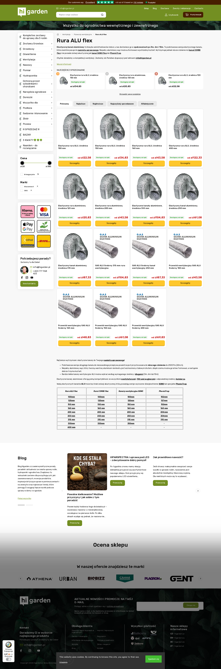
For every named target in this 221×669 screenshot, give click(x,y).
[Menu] (12, 641)
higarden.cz (179, 634)
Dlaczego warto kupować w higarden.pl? (83, 631)
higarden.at (179, 646)
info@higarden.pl (41, 267)
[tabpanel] (87, 491)
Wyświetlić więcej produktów (130, 94)
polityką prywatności (115, 606)
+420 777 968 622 (40, 272)
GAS (28, 190)
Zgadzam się (153, 659)
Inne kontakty (29, 283)
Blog (155, 8)
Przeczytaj (74, 523)
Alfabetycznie (147, 104)
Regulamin (101, 636)
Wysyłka (75, 644)
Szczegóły (75, 163)
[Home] (58, 34)
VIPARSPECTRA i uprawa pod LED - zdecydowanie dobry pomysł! (129, 459)
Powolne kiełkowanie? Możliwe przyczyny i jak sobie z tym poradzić (85, 497)
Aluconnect (31, 186)
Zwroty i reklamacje (182, 8)
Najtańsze (80, 104)
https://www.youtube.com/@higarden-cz (39, 651)
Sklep (146, 8)
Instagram (30, 651)
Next (198, 491)
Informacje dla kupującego (82, 640)
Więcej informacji (64, 64)
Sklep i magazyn (103, 644)
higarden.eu (180, 638)
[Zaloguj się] (171, 14)
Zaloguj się (191, 605)
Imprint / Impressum (105, 630)
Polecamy (64, 104)
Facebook (21, 651)
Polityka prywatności (105, 640)
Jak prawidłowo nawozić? (168, 457)
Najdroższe (98, 104)
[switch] (8, 659)
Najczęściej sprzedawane (122, 104)
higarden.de (180, 642)
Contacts (199, 8)
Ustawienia (63, 662)
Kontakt (100, 648)
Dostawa (165, 8)
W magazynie (31, 174)
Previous (62, 491)
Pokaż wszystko (24, 498)
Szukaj (102, 15)
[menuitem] (35, 37)
